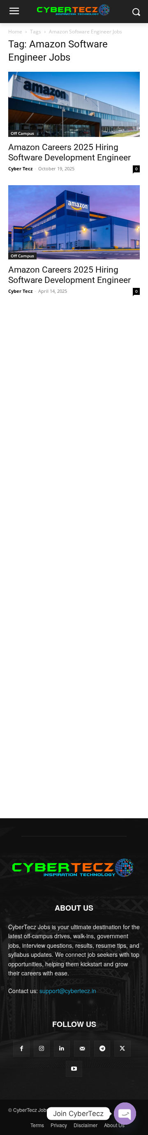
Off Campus (22, 133)
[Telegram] (102, 1049)
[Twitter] (122, 1049)
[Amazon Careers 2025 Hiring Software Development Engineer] (74, 104)
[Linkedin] (62, 1049)
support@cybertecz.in (67, 991)
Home (15, 31)
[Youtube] (74, 1069)
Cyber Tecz (20, 168)
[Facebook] (21, 1049)
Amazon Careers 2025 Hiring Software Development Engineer (69, 152)
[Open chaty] (125, 1113)
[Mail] (82, 1049)
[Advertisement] (74, 382)
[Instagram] (42, 1049)
